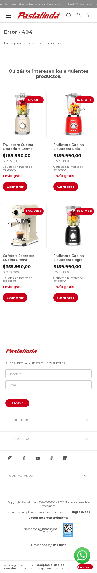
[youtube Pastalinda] (38, 458)
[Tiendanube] (41, 531)
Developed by (48, 545)
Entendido (85, 567)
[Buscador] (68, 16)
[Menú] (9, 16)
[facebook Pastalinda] (24, 458)
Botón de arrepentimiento (49, 518)
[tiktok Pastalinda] (51, 458)
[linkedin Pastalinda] (65, 458)
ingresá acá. (81, 512)
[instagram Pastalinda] (10, 458)
